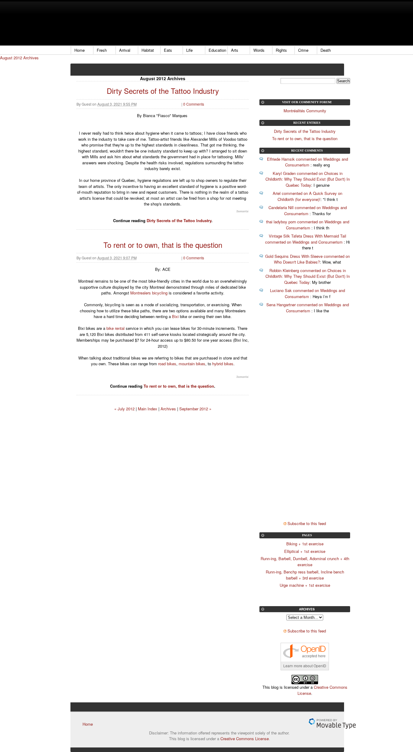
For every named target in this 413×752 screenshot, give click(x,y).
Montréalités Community (305, 110)
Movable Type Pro (332, 724)
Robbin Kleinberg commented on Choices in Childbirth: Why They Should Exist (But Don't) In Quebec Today (307, 276)
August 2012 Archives (19, 58)
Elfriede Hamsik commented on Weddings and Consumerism (307, 162)
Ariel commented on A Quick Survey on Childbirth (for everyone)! (307, 196)
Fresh (102, 50)
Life (189, 50)
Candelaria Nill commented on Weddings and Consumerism (307, 210)
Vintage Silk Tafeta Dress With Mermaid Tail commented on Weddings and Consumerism (305, 239)
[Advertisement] (180, 22)
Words (259, 50)
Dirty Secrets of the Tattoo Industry (163, 90)
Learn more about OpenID (304, 665)
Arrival (124, 50)
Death (325, 50)
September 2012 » (195, 409)
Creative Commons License (244, 738)
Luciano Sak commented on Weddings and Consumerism (307, 293)
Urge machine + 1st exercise (305, 585)
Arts (234, 50)
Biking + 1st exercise (305, 544)
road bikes (167, 363)
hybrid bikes (222, 363)
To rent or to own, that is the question (162, 244)
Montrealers (140, 293)
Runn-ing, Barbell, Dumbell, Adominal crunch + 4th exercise (305, 561)
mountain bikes (192, 363)
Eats (168, 50)
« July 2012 (124, 409)
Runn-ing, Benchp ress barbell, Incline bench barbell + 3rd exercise (305, 575)
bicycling (159, 293)
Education (217, 50)
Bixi (175, 316)
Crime (303, 50)
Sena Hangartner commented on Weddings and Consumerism (307, 308)
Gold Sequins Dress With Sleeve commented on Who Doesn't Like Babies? (307, 259)
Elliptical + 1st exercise (304, 551)
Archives (168, 409)
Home (79, 50)
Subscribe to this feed (307, 523)
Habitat (147, 50)
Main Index (147, 409)
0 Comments (193, 104)
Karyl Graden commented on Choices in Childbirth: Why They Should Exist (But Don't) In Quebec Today (307, 179)
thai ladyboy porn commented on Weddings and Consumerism (307, 225)
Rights (281, 50)
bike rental (115, 328)
